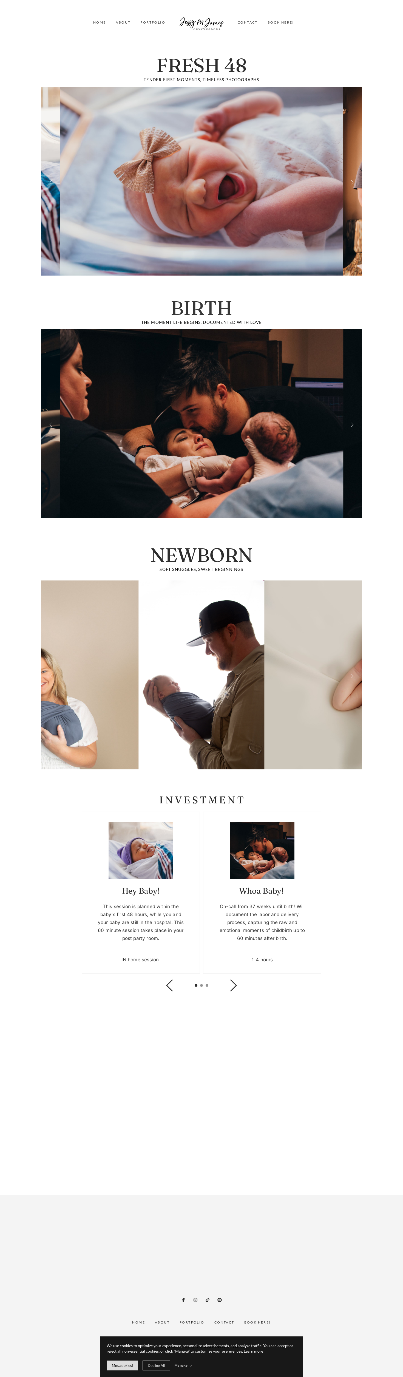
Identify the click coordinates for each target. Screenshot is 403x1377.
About (123, 22)
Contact (248, 22)
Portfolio (152, 22)
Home (99, 22)
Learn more (253, 1351)
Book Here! (281, 22)
